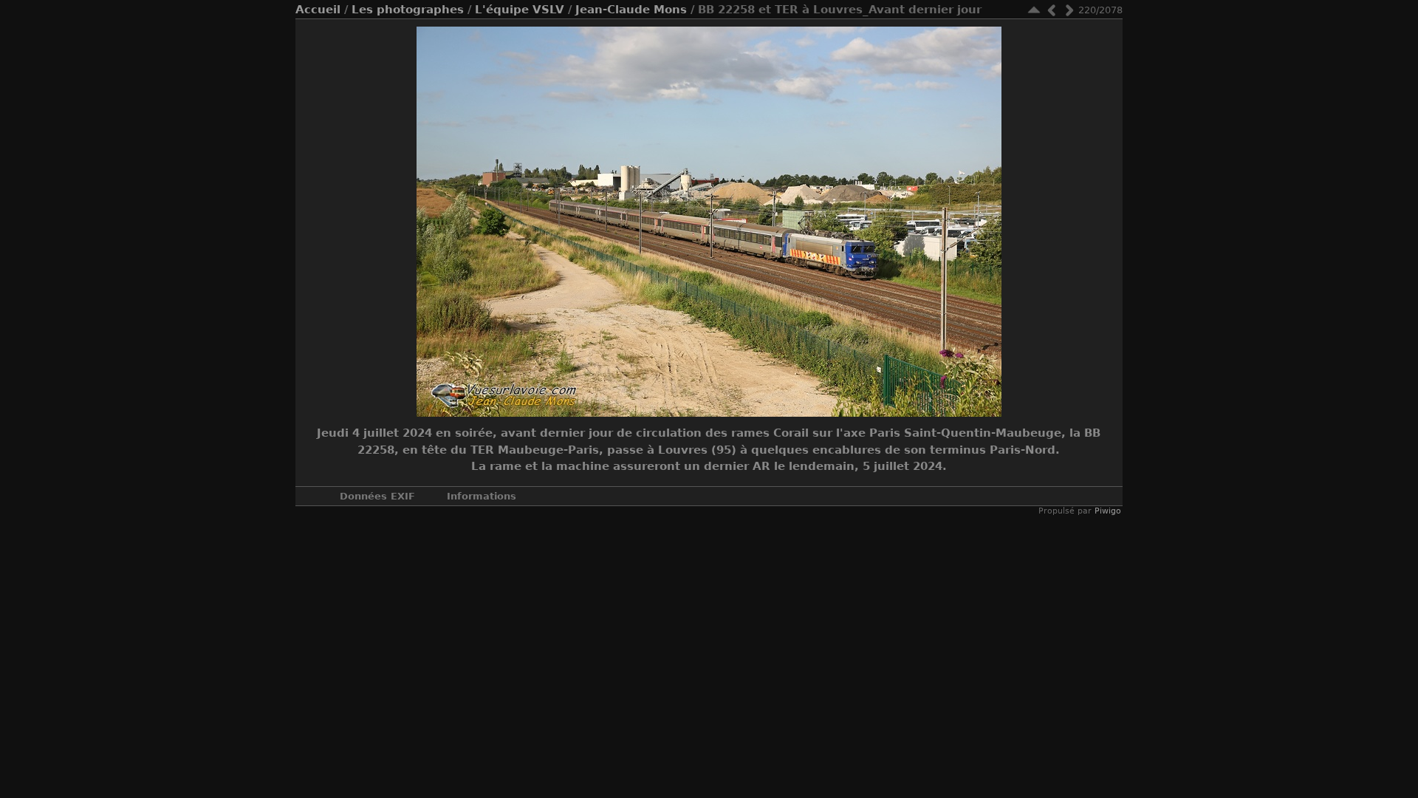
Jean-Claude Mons (631, 9)
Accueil (317, 9)
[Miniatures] (1034, 9)
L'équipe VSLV (519, 9)
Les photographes (408, 9)
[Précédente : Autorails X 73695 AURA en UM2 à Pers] (1052, 9)
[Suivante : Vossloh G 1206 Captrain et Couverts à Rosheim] (1069, 9)
